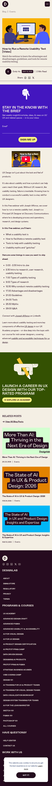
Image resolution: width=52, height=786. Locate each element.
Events (12, 11)
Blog (4, 11)
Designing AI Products (14, 659)
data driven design (12, 654)
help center (9, 740)
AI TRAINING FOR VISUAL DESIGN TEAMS (21, 690)
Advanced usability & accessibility (21, 629)
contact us (9, 746)
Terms (6, 599)
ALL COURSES (9, 726)
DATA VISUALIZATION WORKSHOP (18, 695)
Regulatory (9, 589)
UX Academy (9, 613)
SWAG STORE (9, 583)
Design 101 (8, 680)
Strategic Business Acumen (17, 670)
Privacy (7, 594)
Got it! (26, 775)
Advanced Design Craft (15, 619)
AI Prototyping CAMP (13, 649)
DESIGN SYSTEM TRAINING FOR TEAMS (20, 700)
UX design (28, 326)
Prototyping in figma (14, 664)
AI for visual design (13, 634)
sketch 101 (8, 710)
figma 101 (7, 715)
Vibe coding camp (12, 675)
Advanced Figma (11, 624)
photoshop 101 (10, 721)
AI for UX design (11, 639)
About (6, 578)
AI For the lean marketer (16, 705)
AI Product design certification (19, 644)
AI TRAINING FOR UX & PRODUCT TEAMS (21, 685)
